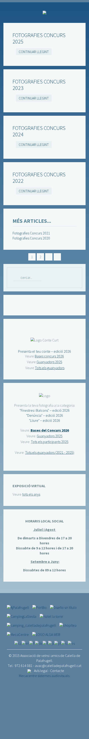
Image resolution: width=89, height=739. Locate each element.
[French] (32, 643)
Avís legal (41, 670)
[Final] (57, 257)
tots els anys (31, 494)
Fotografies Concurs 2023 (39, 84)
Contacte (57, 670)
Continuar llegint (34, 51)
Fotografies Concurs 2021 (31, 233)
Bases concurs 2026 (49, 356)
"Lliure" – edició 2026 (44, 420)
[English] (25, 643)
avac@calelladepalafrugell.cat (58, 665)
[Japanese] (51, 643)
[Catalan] (18, 643)
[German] (39, 643)
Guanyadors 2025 (49, 362)
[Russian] (64, 643)
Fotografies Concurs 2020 (31, 238)
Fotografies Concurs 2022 (39, 177)
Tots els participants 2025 (49, 441)
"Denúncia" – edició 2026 (44, 415)
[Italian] (45, 643)
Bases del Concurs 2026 (50, 430)
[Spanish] (71, 643)
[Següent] (48, 257)
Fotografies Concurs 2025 (39, 38)
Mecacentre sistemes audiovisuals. (44, 675)
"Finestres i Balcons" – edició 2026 (45, 410)
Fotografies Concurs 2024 (39, 131)
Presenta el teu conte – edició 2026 (44, 351)
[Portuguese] (57, 643)
